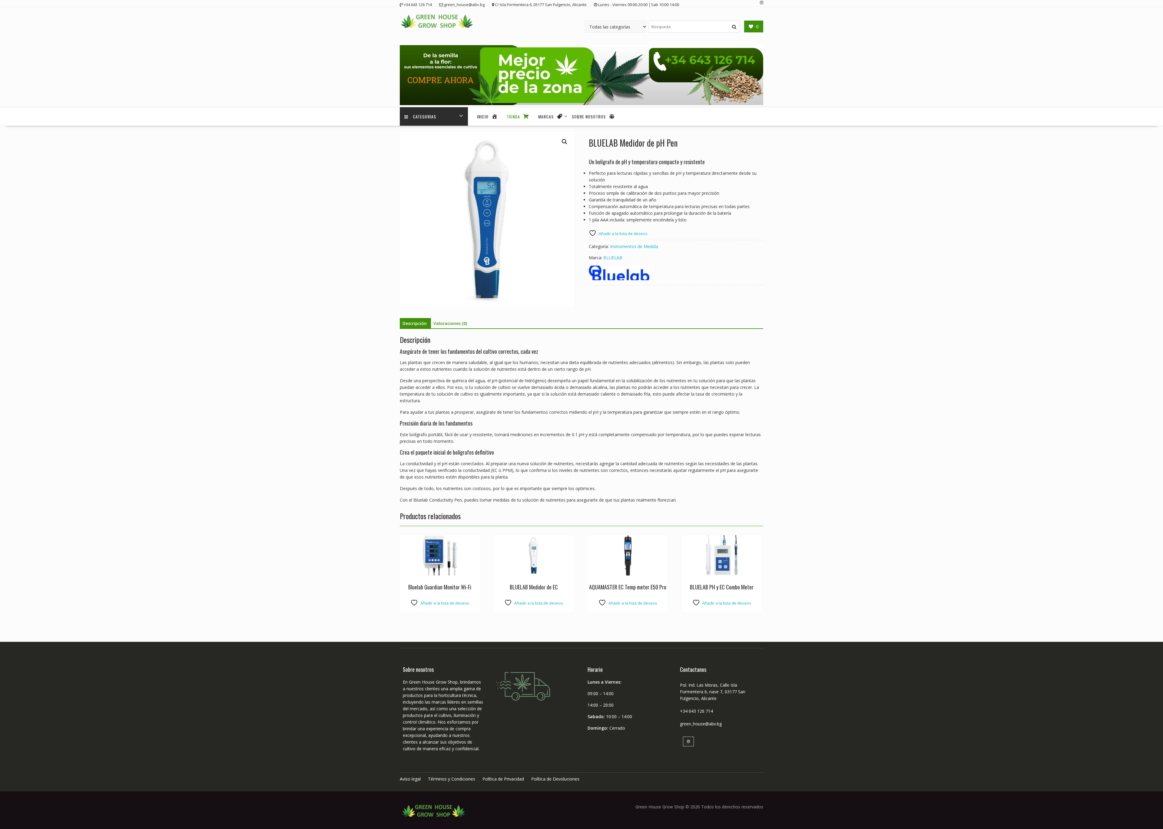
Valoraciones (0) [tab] (450, 323)
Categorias (424, 116)
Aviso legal (410, 779)
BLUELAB (612, 257)
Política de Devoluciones (555, 779)
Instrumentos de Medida (634, 246)
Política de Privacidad (503, 779)
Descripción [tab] (415, 323)
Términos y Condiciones (451, 779)
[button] (564, 141)
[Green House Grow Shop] (581, 103)
